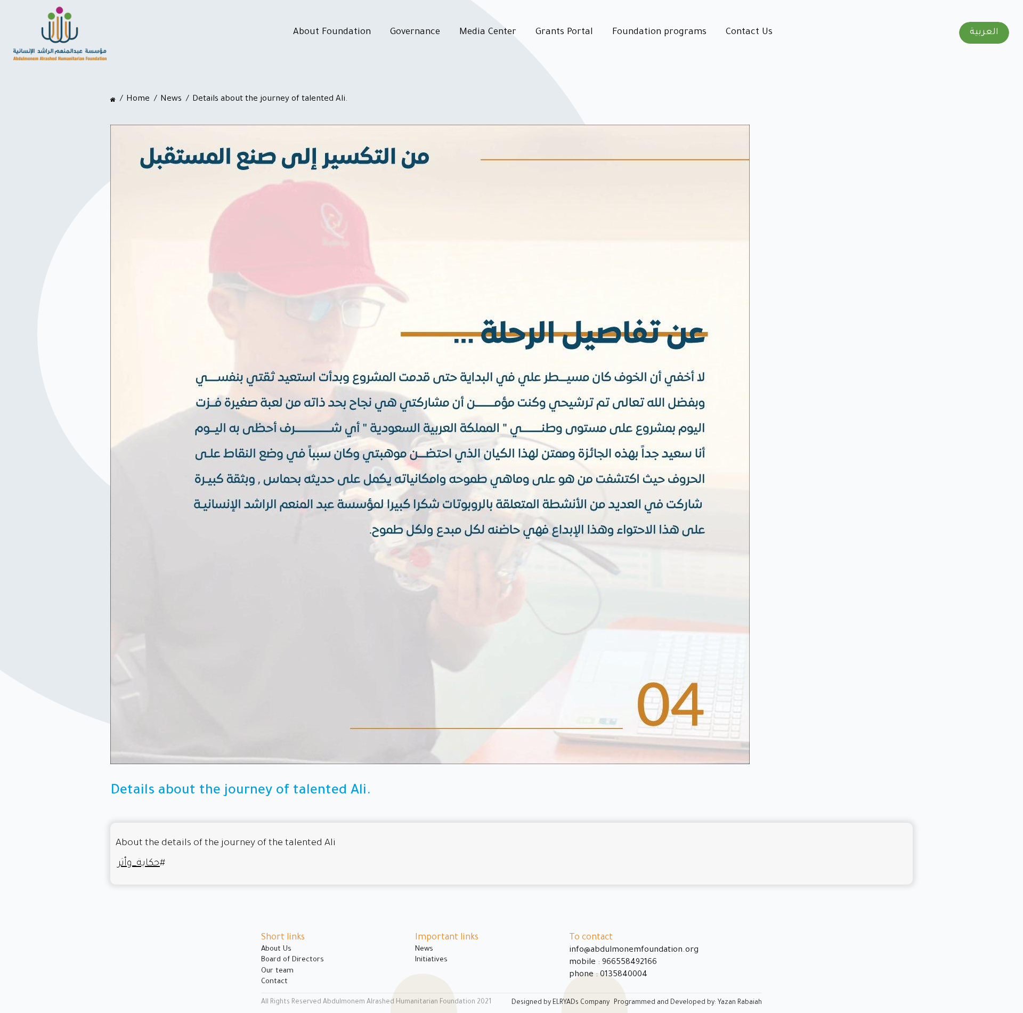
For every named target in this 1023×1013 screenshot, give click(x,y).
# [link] (141, 863)
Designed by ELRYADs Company (561, 1003)
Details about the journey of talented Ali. (270, 99)
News (171, 99)
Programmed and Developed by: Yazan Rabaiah (688, 1003)
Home (138, 99)
